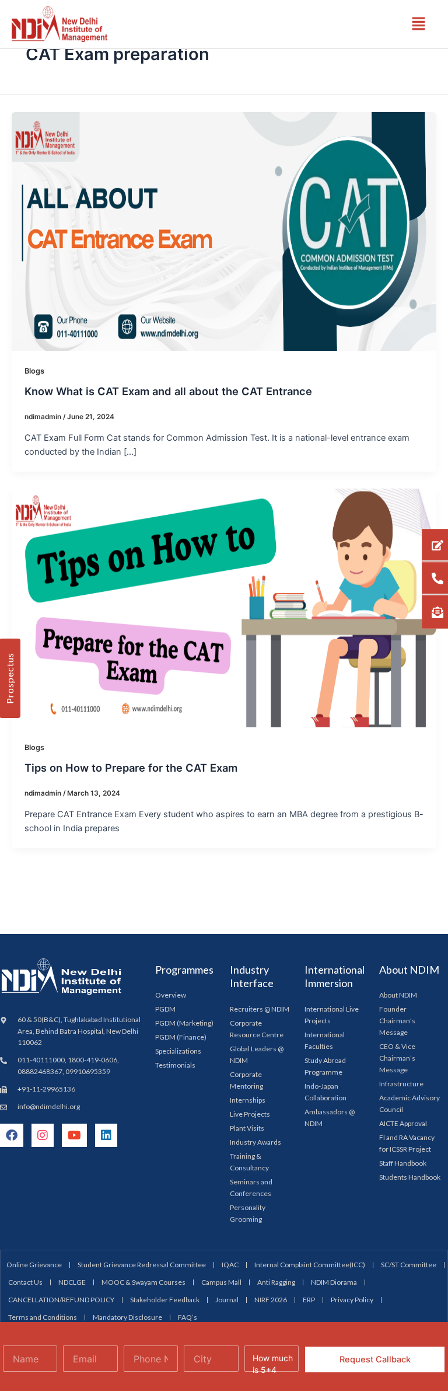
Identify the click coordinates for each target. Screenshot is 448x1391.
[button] (418, 24)
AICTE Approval (403, 1123)
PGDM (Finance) (180, 1037)
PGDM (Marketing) (184, 1023)
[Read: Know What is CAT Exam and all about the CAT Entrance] (224, 230)
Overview (170, 995)
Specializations (178, 1051)
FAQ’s (187, 1317)
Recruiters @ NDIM (259, 1009)
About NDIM (398, 995)
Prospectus (9, 678)
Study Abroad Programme (325, 1066)
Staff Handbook (402, 1163)
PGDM (165, 1009)
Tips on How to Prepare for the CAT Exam (130, 767)
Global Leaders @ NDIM (257, 1054)
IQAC (230, 1264)
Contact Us (25, 1282)
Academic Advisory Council (409, 1103)
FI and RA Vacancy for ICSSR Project (407, 1143)
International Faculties (324, 1040)
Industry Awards (255, 1142)
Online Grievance (34, 1264)
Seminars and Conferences (251, 1187)
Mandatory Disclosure (127, 1317)
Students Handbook (409, 1177)
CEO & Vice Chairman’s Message (397, 1058)
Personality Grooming (247, 1213)
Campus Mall (221, 1282)
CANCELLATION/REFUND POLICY (61, 1299)
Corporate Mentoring (246, 1080)
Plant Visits (247, 1128)
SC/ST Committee (408, 1264)
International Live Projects (331, 1015)
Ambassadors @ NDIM (329, 1117)
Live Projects (250, 1114)
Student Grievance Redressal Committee (142, 1264)
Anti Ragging (276, 1282)
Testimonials (175, 1065)
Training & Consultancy (249, 1162)
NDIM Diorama (334, 1282)
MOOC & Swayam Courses (144, 1282)
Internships (247, 1100)
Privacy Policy (352, 1299)
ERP (309, 1299)
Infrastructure (401, 1083)
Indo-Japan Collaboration (325, 1092)
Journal (227, 1299)
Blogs (34, 371)
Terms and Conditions (42, 1317)
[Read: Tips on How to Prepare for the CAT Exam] (224, 607)
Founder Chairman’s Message (397, 1021)
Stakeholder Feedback (165, 1299)
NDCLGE (72, 1282)
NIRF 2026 (270, 1299)
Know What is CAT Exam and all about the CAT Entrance (168, 391)
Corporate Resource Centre (257, 1029)
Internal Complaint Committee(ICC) (309, 1264)
